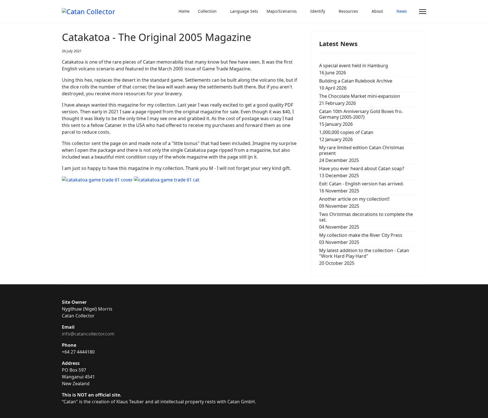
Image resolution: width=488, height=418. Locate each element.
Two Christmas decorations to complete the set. (366, 220)
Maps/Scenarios (282, 11)
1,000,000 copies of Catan (346, 135)
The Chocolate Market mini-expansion (359, 99)
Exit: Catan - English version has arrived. (361, 187)
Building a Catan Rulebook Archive (355, 84)
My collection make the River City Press (360, 238)
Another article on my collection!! (354, 202)
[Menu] (422, 11)
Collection (207, 11)
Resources (348, 11)
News (401, 11)
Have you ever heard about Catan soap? (361, 172)
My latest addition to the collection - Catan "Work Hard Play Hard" (364, 256)
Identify (317, 11)
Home (183, 11)
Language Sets (244, 11)
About (377, 11)
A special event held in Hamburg (353, 69)
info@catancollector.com (88, 334)
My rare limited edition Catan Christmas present (361, 153)
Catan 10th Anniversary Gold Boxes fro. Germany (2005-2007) (361, 117)
